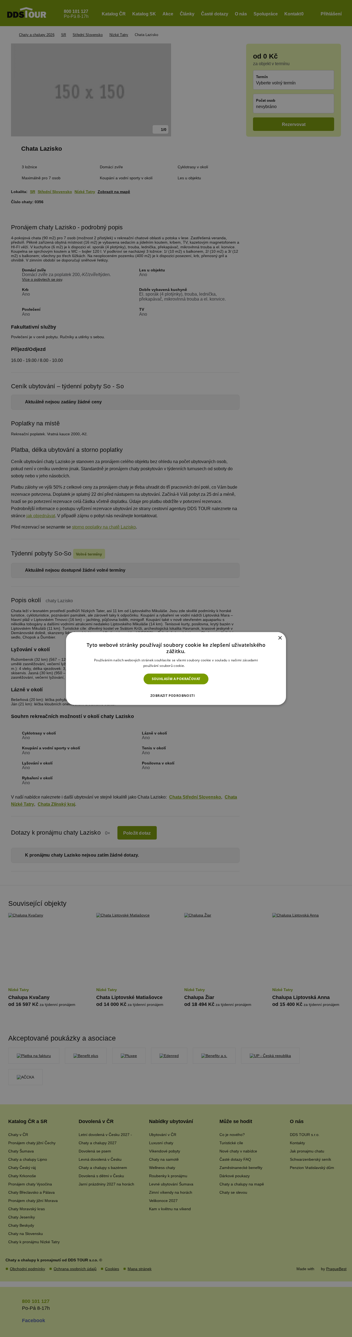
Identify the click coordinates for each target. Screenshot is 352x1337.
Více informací (197, 665)
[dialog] (176, 668)
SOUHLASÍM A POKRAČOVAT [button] (176, 678)
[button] (176, 694)
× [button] (280, 638)
